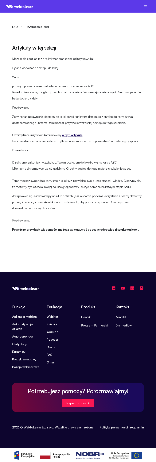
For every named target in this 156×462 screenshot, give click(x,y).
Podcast (52, 339)
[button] (145, 6)
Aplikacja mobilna (24, 316)
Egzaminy (18, 352)
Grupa (51, 347)
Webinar (52, 316)
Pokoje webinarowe (25, 367)
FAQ (49, 355)
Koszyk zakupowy (24, 359)
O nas (51, 362)
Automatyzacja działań (22, 326)
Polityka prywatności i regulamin (122, 427)
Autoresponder (22, 336)
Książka (52, 324)
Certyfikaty (19, 344)
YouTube (52, 332)
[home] (19, 6)
